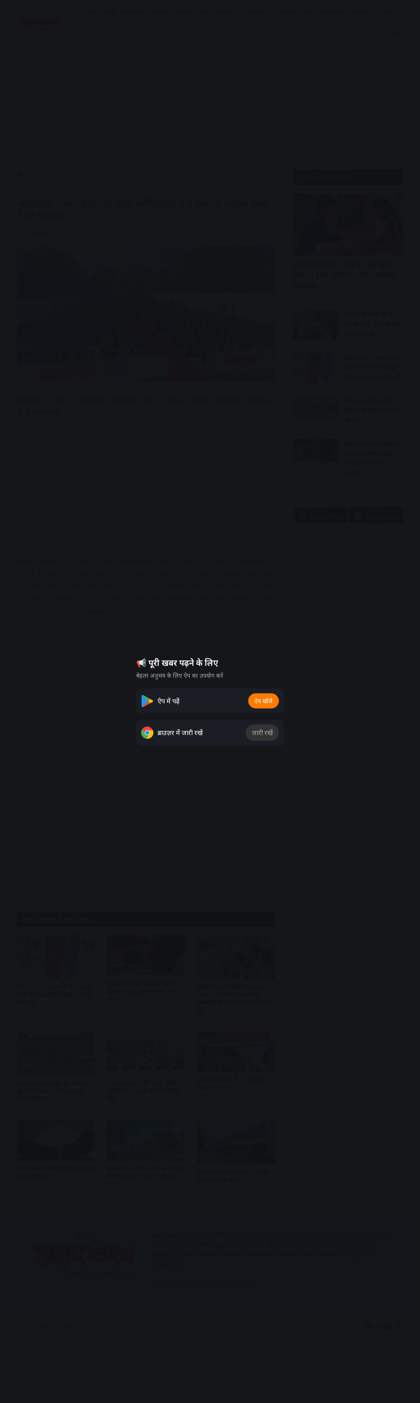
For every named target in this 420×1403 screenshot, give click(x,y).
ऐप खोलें (263, 701)
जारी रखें (262, 732)
